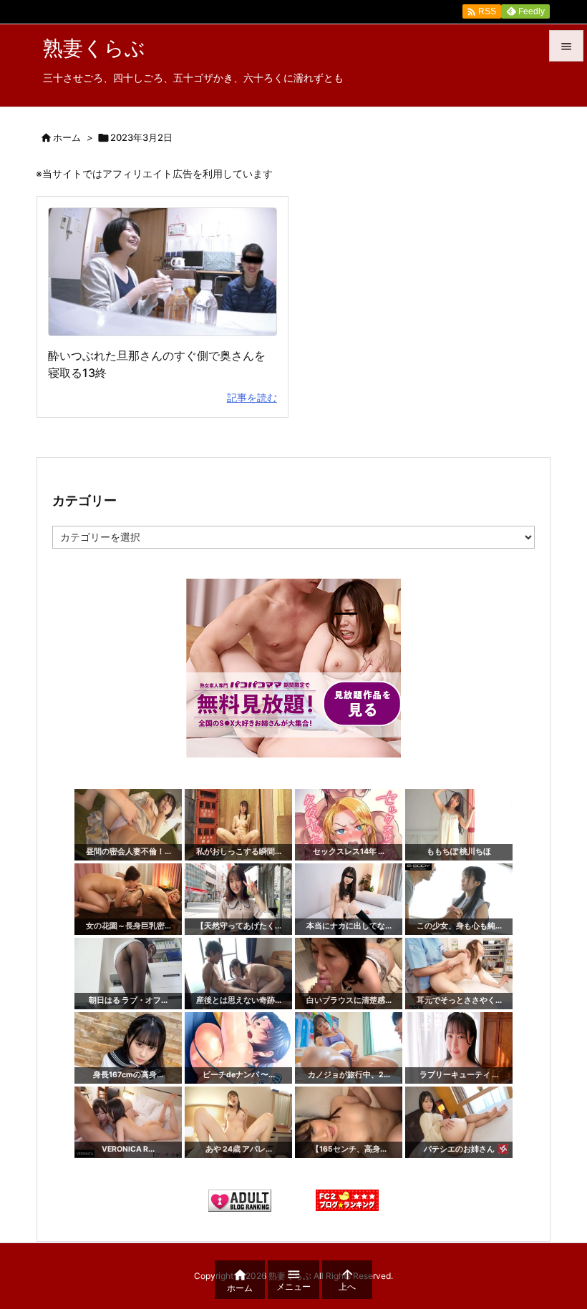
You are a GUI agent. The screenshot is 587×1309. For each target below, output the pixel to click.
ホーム (67, 137)
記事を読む (252, 397)
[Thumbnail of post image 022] (162, 272)
